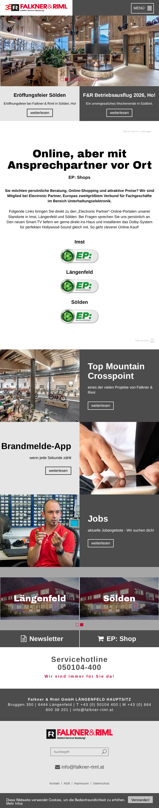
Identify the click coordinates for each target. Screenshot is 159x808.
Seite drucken (142, 340)
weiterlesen (100, 405)
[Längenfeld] (79, 286)
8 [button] (92, 79)
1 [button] (62, 79)
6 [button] (84, 79)
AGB (67, 783)
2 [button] (66, 79)
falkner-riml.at (130, 131)
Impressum (81, 783)
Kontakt (54, 783)
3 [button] (70, 79)
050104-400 (79, 667)
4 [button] (75, 79)
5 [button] (79, 79)
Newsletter (45, 638)
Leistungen (145, 131)
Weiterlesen (39, 113)
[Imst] (79, 256)
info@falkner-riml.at (93, 710)
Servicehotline (79, 659)
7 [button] (88, 79)
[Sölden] (79, 316)
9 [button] (97, 79)
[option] (79, 51)
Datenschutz (101, 783)
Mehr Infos (14, 803)
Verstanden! (140, 799)
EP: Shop (120, 638)
